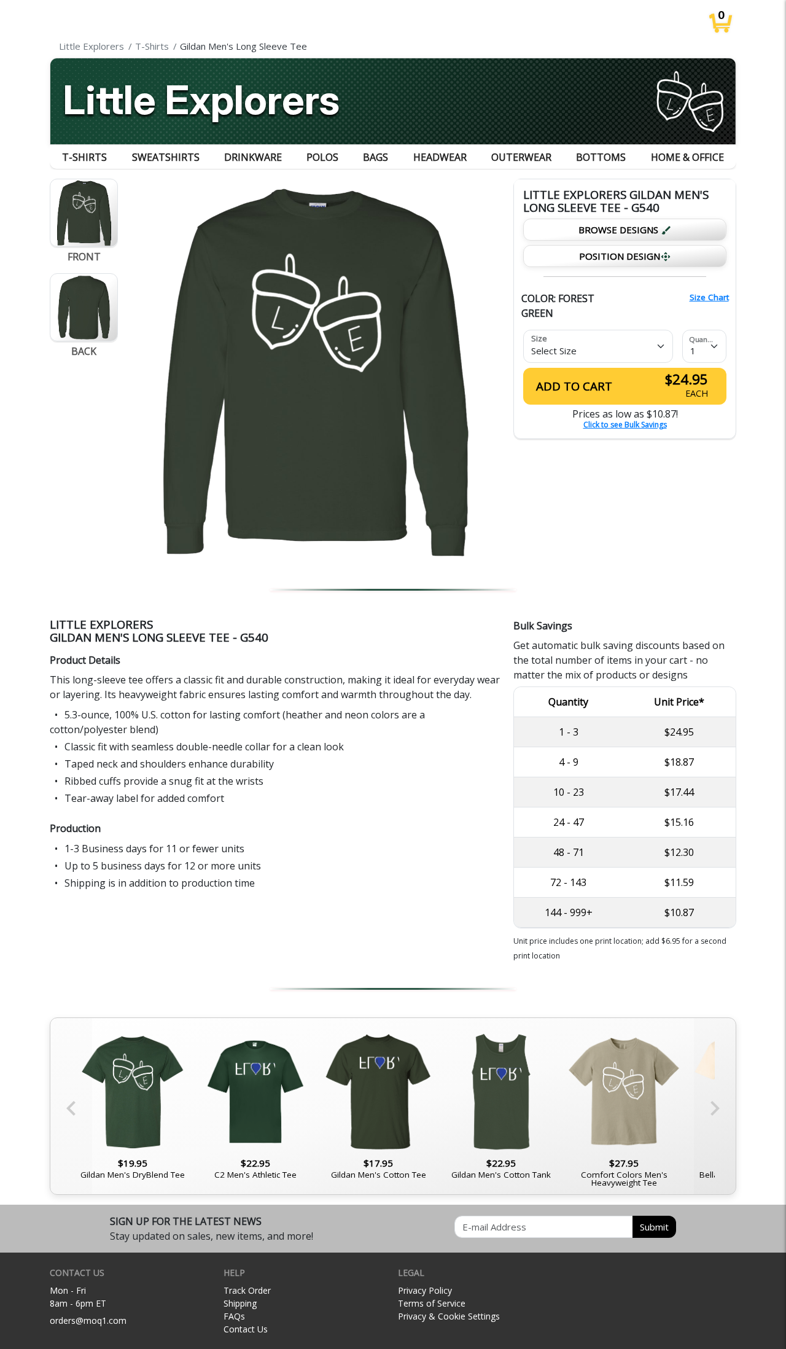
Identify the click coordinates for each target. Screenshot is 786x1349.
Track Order (247, 1290)
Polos (322, 157)
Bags (375, 157)
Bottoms (601, 157)
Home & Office (687, 157)
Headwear (440, 157)
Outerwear (521, 157)
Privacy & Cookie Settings (449, 1316)
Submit (654, 1227)
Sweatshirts (166, 157)
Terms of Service (431, 1303)
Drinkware (253, 157)
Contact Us (246, 1329)
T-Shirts (84, 157)
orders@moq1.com (88, 1320)
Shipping (240, 1303)
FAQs (234, 1316)
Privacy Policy (425, 1290)
